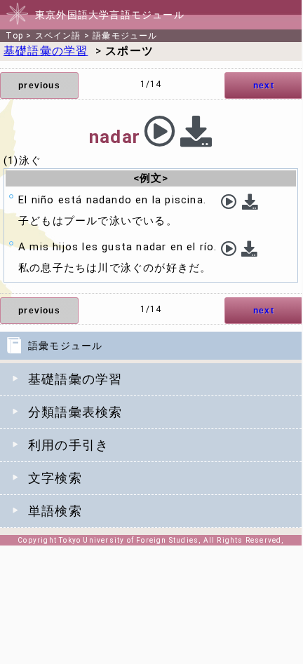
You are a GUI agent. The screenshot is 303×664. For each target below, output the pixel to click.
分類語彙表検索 (75, 412)
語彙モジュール (125, 36)
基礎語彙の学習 (75, 379)
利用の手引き (68, 445)
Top (14, 36)
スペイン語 (58, 36)
